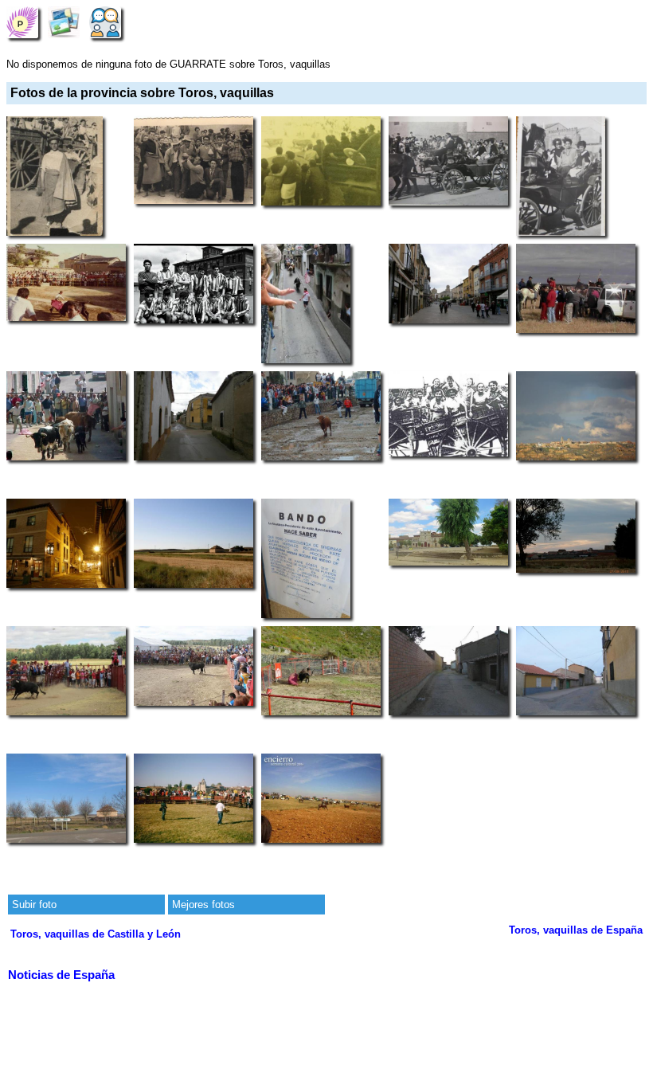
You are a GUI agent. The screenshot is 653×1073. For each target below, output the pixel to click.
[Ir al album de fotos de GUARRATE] (64, 22)
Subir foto (34, 904)
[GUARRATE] (22, 22)
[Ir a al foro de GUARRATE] (105, 22)
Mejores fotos (203, 904)
